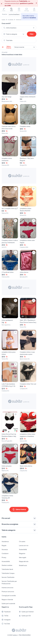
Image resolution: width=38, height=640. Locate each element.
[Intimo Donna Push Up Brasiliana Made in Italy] (10, 427)
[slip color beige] (10, 88)
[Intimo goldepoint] (10, 313)
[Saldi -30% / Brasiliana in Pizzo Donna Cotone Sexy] (28, 313)
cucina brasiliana (14, 14)
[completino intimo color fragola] (28, 233)
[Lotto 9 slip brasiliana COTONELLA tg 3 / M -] (10, 377)
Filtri (31, 34)
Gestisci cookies (7, 565)
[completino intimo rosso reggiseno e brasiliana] (28, 427)
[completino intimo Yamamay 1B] (10, 488)
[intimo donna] (28, 264)
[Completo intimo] (28, 119)
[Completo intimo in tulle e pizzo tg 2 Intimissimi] (10, 233)
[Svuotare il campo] (34, 27)
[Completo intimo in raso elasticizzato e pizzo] (28, 345)
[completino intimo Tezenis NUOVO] (28, 201)
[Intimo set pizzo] (10, 458)
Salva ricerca (8, 47)
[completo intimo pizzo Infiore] (10, 345)
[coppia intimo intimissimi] (28, 88)
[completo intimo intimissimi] (10, 151)
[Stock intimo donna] (28, 458)
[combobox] (19, 27)
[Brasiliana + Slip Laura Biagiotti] (28, 151)
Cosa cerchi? (6, 23)
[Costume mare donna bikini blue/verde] (10, 119)
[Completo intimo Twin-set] (28, 377)
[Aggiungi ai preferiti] (15, 77)
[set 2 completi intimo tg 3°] (10, 201)
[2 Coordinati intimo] (10, 264)
